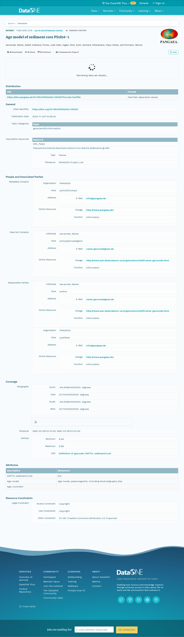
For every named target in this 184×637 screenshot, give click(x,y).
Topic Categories (20, 123)
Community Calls (53, 597)
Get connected (126, 630)
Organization (49, 183)
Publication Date (20, 116)
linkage (79, 210)
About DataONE (101, 577)
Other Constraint (46, 518)
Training (72, 581)
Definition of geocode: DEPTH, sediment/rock (85, 453)
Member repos (51, 581)
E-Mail (79, 198)
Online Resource (47, 209)
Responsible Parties (18, 282)
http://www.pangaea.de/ (100, 210)
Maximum (50, 446)
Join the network (53, 586)
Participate (49, 577)
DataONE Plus (27, 584)
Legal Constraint (20, 503)
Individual (51, 233)
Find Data (29, 606)
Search (11, 23)
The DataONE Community (51, 592)
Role (53, 190)
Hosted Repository (25, 590)
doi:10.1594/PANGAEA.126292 (48, 30)
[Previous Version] (66, 30)
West (52, 409)
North (52, 387)
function (78, 217)
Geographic (23, 386)
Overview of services (25, 578)
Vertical (25, 438)
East (53, 394)
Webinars (73, 586)
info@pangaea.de (96, 198)
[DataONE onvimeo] (130, 599)
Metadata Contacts (19, 181)
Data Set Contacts (19, 232)
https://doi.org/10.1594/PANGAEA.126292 (55, 109)
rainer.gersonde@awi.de (100, 249)
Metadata (22, 23)
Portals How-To (76, 590)
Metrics (96, 581)
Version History (78, 30)
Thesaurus (50, 162)
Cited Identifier (21, 109)
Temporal (24, 431)
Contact (96, 586)
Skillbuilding (75, 577)
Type (52, 155)
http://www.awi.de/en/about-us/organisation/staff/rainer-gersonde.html (127, 260)
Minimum (50, 439)
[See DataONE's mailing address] (156, 599)
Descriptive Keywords (17, 139)
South (52, 401)
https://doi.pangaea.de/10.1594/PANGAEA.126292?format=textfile (44, 97)
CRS (53, 453)
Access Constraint (46, 503)
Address (52, 197)
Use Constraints (47, 511)
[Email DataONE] (138, 599)
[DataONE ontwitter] (121, 599)
